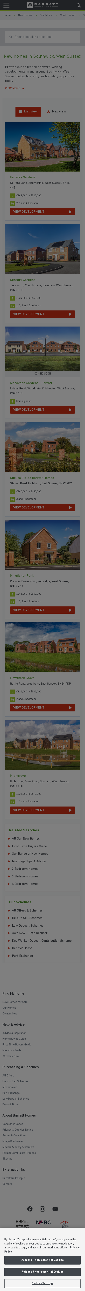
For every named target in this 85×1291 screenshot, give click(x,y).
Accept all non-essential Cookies (42, 1260)
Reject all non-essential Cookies (42, 1272)
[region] (42, 1259)
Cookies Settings (42, 1283)
